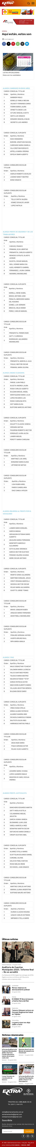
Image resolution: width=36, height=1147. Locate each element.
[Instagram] (28, 1136)
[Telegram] (27, 44)
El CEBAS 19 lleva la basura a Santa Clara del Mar (22, 1000)
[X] (9, 44)
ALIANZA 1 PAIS (8, 657)
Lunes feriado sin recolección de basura (8, 1078)
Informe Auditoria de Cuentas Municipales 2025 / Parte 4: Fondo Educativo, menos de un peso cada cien (9, 1054)
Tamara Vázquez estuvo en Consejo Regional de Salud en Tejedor (23, 1012)
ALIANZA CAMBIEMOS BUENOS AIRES (16, 88)
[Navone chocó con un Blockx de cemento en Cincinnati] (26, 1042)
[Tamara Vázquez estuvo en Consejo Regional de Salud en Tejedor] (6, 1012)
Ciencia (14, 997)
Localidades (15, 985)
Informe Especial (6, 964)
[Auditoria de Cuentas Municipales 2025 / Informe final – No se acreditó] (18, 952)
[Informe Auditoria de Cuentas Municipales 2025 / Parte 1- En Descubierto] (26, 1069)
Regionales (15, 1008)
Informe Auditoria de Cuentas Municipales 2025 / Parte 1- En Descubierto (26, 1079)
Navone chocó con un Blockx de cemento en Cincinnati (26, 1051)
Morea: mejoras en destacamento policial (21, 989)
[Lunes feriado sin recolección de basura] (9, 1069)
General (4, 31)
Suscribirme (29, 1131)
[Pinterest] (13, 44)
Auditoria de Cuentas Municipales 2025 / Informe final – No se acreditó (18, 969)
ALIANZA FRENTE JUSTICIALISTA (15, 793)
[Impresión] (22, 44)
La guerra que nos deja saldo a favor (21, 1023)
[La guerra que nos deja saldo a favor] (6, 1024)
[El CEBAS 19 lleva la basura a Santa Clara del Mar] (6, 1000)
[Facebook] (4, 44)
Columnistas (15, 1020)
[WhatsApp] (18, 44)
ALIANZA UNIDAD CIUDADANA (13, 373)
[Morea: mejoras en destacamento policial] (6, 989)
